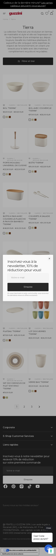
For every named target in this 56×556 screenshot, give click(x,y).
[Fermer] (49, 258)
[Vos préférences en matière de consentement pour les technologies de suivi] (51, 551)
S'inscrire (28, 286)
